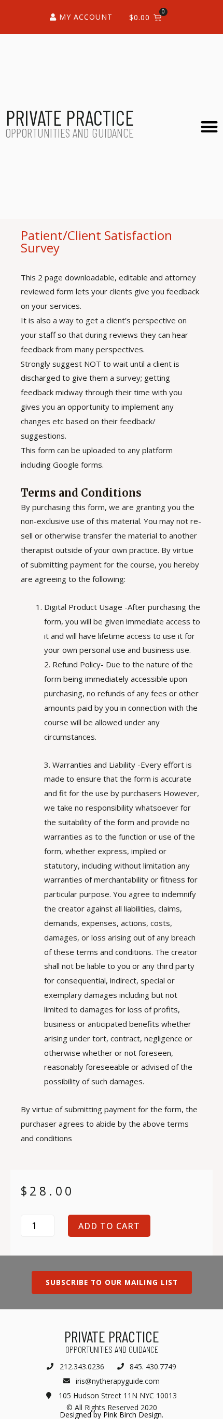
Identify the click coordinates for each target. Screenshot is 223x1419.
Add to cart (109, 1226)
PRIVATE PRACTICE (70, 117)
